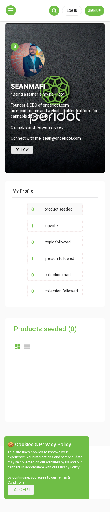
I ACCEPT (20, 489)
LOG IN (72, 11)
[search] (54, 10)
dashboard (17, 346)
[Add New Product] (11, 10)
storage (26, 346)
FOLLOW (22, 150)
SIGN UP (94, 11)
